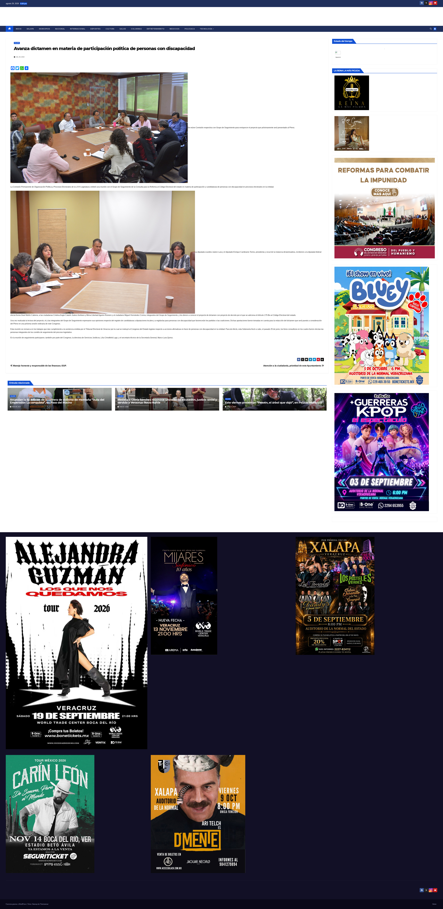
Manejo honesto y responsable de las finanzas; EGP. (39, 365)
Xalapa (30, 29)
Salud (123, 29)
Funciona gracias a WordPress (16, 904)
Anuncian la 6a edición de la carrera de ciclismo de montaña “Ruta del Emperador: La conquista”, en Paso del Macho (57, 401)
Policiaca (190, 29)
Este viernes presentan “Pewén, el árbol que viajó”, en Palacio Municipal (273, 402)
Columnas (136, 29)
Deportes (95, 29)
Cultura (110, 29)
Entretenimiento (156, 29)
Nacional (60, 29)
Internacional (77, 29)
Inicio (19, 29)
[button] (431, 29)
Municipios (44, 29)
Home (434, 904)
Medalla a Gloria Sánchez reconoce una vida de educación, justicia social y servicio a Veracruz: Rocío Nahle (167, 401)
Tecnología (206, 29)
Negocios (175, 29)
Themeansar (44, 904)
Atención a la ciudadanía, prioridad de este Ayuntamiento (292, 365)
